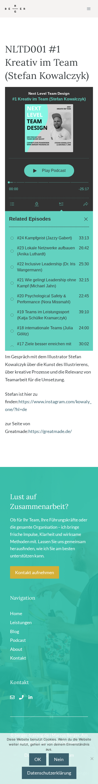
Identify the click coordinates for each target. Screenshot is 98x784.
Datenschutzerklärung (49, 773)
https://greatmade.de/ (50, 431)
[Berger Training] (15, 8)
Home (16, 613)
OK (37, 759)
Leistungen (21, 622)
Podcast (18, 640)
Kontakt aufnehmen (34, 572)
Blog (14, 631)
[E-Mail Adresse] (12, 697)
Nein (59, 759)
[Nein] (91, 758)
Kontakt (18, 658)
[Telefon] (21, 697)
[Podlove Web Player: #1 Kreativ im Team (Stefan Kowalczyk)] (49, 219)
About (16, 649)
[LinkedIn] (30, 697)
